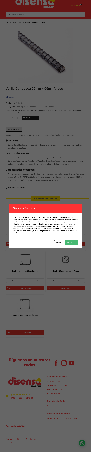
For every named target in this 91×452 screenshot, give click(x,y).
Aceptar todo (71, 242)
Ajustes (59, 242)
